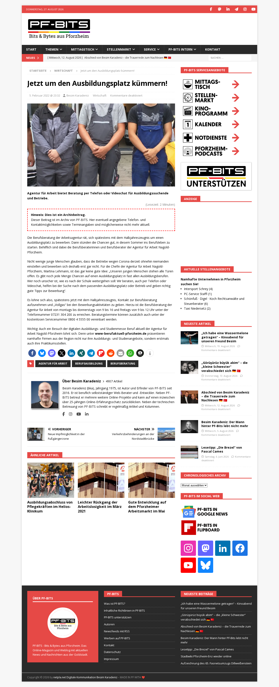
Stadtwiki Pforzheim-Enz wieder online (206, 656)
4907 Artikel (114, 381)
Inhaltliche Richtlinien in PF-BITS (124, 610)
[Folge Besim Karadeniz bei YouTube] (77, 414)
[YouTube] (253, 9)
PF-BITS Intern (180, 49)
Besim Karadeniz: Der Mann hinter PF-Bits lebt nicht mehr (224, 424)
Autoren (109, 624)
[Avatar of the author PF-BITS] (63, 633)
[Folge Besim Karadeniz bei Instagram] (69, 414)
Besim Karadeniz (77, 95)
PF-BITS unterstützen (117, 617)
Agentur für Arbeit (53, 363)
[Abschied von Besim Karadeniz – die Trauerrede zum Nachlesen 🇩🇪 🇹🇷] (189, 397)
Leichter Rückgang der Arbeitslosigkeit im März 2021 (100, 507)
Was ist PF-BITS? (114, 604)
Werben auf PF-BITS (117, 638)
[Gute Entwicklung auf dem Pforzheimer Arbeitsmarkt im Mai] (151, 480)
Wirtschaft (99, 95)
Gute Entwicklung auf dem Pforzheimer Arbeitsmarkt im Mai (147, 507)
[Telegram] (236, 9)
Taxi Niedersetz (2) (197, 308)
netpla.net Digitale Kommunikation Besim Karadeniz (85, 677)
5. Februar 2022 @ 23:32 (44, 95)
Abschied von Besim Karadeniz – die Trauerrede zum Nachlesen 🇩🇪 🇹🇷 (225, 396)
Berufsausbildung (89, 363)
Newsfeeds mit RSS (117, 631)
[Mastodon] (219, 9)
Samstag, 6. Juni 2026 (217, 456)
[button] (32, 353)
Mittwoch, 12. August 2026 (220, 405)
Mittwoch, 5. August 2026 (219, 431)
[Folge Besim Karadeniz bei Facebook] (63, 414)
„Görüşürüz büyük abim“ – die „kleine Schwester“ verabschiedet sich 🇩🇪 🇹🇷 (224, 367)
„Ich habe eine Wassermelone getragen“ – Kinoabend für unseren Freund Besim (224, 337)
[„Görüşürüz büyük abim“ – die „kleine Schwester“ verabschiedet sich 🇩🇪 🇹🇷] (189, 367)
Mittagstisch (82, 49)
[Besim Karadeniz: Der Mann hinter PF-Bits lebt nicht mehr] (189, 426)
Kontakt (212, 49)
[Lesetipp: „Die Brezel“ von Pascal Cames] (189, 452)
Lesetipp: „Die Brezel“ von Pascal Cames (221, 449)
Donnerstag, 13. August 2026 (221, 375)
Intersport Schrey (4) (198, 289)
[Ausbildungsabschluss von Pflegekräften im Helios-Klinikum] (50, 480)
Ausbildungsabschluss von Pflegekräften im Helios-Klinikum (50, 507)
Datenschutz (112, 652)
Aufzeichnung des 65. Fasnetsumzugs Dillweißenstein (216, 663)
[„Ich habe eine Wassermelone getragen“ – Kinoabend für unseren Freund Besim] (189, 337)
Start (31, 49)
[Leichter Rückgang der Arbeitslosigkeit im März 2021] (101, 480)
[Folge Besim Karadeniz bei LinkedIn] (85, 414)
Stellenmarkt (119, 49)
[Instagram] (245, 9)
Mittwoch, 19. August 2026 (220, 346)
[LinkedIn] (228, 9)
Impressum (111, 659)
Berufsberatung (123, 363)
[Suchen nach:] (230, 57)
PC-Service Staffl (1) (198, 294)
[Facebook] (211, 9)
